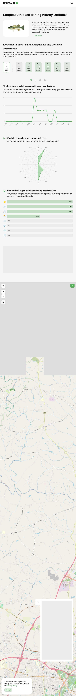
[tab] (31, 80)
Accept (8, 690)
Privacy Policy (12, 686)
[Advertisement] (38, 259)
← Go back (37, 36)
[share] (3, 286)
